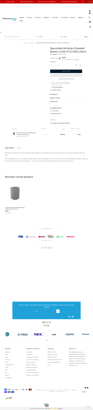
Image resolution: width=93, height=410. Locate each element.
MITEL (7, 370)
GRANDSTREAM (9, 364)
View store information (57, 87)
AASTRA (7, 352)
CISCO (6, 357)
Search (85, 36)
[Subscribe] (58, 311)
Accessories (32, 42)
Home (25, 42)
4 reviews (59, 408)
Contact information (61, 391)
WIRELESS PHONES (31, 364)
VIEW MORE (8, 377)
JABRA (6, 367)
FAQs (49, 364)
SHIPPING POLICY (52, 357)
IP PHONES (29, 352)
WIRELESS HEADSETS (32, 367)
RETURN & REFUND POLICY (55, 359)
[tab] (9, 148)
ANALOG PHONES (31, 362)
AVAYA (6, 354)
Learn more (77, 59)
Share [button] (54, 119)
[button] (22, 17)
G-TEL (6, 362)
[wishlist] (76, 65)
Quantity (53, 61)
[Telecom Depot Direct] (46, 405)
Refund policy (52, 391)
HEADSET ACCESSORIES (32, 375)
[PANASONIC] (65, 334)
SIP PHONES (29, 354)
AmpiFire (50, 247)
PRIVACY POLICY (52, 352)
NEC (6, 372)
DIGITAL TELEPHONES (32, 359)
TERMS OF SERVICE (53, 354)
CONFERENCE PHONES (32, 357)
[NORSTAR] (33, 334)
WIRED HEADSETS (31, 370)
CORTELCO (8, 359)
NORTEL (7, 375)
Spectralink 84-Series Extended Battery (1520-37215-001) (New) (15, 193)
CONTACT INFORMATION (54, 362)
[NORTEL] (49, 334)
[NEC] (18, 334)
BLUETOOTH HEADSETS (32, 372)
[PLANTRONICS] (81, 334)
